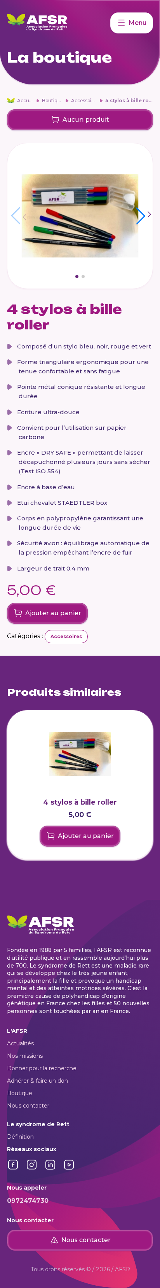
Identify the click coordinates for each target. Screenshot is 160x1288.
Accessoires (84, 100)
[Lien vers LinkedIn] (50, 1168)
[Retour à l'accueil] (58, 23)
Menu (137, 22)
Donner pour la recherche (42, 1068)
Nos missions (25, 1056)
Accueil (25, 100)
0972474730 (28, 1200)
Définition (20, 1137)
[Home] (11, 101)
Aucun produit (86, 119)
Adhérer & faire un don (37, 1081)
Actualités (20, 1043)
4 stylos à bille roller (131, 100)
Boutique (52, 100)
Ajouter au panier (53, 613)
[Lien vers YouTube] (69, 1168)
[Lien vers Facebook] (13, 1168)
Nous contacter (28, 1105)
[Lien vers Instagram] (32, 1168)
